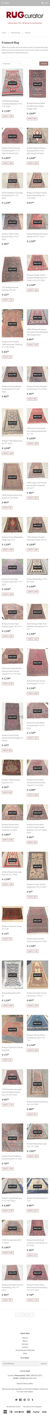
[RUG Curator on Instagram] (28, 1400)
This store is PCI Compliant (32, 1407)
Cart (46, 3)
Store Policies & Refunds (25, 1350)
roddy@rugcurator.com (28, 1378)
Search (25, 1338)
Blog (25, 1353)
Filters (44, 64)
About (25, 1341)
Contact (25, 1347)
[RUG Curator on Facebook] (20, 1400)
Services (25, 1344)
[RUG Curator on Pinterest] (24, 1400)
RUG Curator (16, 1407)
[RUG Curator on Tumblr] (32, 1400)
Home (4, 33)
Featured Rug (15, 33)
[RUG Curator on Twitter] (16, 1400)
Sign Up (44, 1364)
